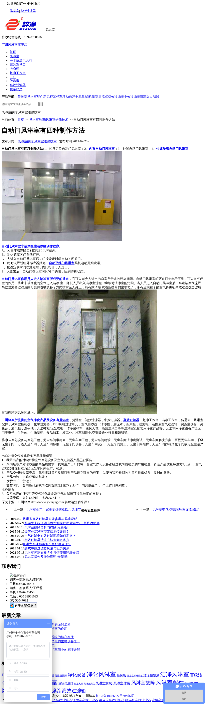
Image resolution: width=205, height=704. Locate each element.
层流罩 (103, 96)
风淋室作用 (121, 683)
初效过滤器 (116, 96)
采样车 (57, 96)
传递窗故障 (61, 675)
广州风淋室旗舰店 (14, 44)
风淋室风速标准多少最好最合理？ (47, 544)
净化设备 (77, 674)
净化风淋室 (101, 674)
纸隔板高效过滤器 (138, 700)
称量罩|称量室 (88, 96)
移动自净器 (70, 96)
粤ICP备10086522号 (109, 696)
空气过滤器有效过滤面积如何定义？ (50, 535)
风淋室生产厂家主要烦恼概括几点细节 (53, 509)
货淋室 (22, 96)
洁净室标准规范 (135, 676)
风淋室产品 (89, 684)
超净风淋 (78, 684)
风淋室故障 (143, 682)
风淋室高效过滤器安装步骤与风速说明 (50, 519)
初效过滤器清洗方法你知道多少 (46, 540)
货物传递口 (65, 683)
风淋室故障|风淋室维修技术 (48, 119)
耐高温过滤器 (149, 96)
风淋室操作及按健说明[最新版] (46, 556)
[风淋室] (23, 29)
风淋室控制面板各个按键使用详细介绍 (51, 552)
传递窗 (14, 80)
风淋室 (14, 11)
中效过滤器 (132, 96)
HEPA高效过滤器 (59, 700)
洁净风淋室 (174, 674)
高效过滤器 (28, 11)
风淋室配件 (35, 96)
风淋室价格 (104, 683)
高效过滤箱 (74, 690)
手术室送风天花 (21, 60)
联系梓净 (16, 89)
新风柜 (48, 96)
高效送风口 (18, 64)
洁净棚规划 (151, 675)
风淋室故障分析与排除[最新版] (46, 527)
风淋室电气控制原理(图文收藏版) (176, 509)
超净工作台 (18, 73)
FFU (13, 77)
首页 (13, 52)
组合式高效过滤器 (112, 700)
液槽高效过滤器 (163, 700)
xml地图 (129, 696)
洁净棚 (14, 68)
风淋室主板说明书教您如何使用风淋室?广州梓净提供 (61, 523)
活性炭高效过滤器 (85, 700)
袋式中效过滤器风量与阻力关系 (46, 548)
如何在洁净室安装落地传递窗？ (46, 531)
